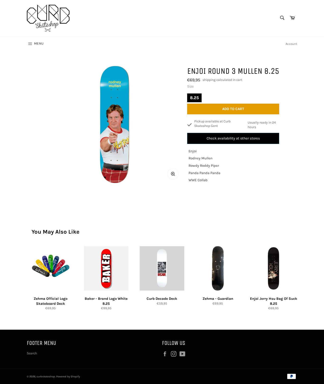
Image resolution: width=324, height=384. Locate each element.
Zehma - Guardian (218, 298)
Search (32, 353)
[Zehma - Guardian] (218, 268)
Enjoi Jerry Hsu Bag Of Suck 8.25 (273, 301)
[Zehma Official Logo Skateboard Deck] (50, 268)
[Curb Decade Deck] (162, 268)
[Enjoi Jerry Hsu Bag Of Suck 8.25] (273, 268)
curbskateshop (46, 376)
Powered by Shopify (68, 376)
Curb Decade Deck (162, 298)
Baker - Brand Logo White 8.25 (106, 301)
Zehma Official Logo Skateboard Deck (50, 301)
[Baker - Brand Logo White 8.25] (106, 268)
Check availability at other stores (233, 138)
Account (291, 44)
